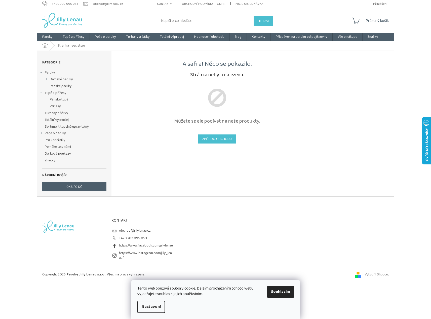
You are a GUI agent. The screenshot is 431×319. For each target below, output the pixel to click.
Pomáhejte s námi (58, 147)
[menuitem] (47, 37)
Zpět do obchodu (217, 139)
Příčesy (55, 106)
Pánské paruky (61, 86)
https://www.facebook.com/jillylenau (146, 245)
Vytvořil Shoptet (377, 274)
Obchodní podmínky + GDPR (203, 4)
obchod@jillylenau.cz (135, 230)
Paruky (50, 72)
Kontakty (164, 4)
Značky (50, 160)
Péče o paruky (55, 133)
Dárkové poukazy (58, 153)
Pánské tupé (59, 99)
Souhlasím (280, 292)
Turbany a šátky (56, 113)
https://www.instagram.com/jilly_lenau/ (145, 255)
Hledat (263, 21)
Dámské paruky (61, 79)
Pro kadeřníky (55, 140)
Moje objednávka (249, 4)
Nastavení (151, 307)
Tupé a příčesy (55, 93)
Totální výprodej (57, 120)
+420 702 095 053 (133, 238)
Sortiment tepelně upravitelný (67, 126)
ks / (74, 187)
